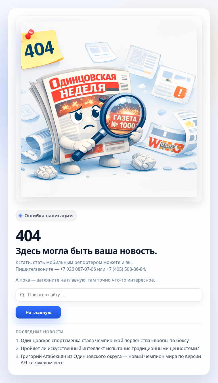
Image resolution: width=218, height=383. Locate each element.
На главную (38, 312)
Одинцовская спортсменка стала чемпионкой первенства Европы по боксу (105, 340)
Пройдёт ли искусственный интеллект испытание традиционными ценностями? (110, 348)
